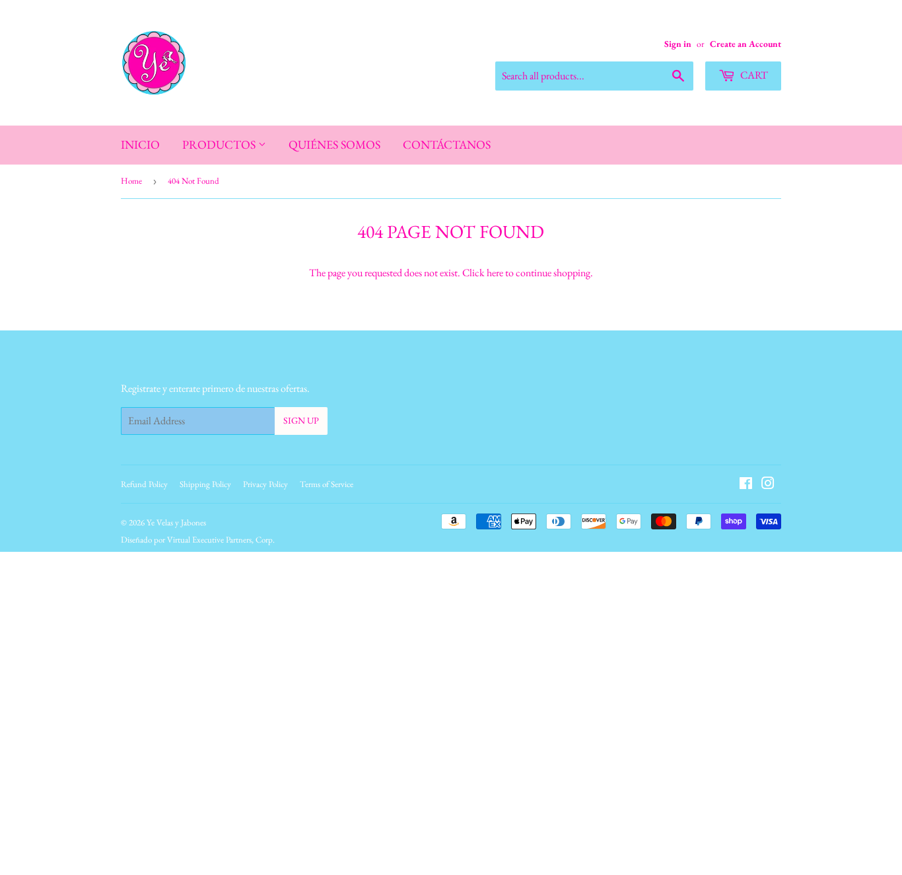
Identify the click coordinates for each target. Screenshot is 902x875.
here (495, 273)
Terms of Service (326, 484)
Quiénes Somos (334, 144)
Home (131, 180)
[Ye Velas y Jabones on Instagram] (768, 485)
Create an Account (745, 44)
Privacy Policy (265, 484)
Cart (753, 75)
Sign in (677, 44)
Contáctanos (447, 144)
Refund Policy (144, 484)
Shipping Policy (205, 484)
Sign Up (301, 420)
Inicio (140, 144)
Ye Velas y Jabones (176, 522)
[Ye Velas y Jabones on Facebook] (746, 485)
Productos (220, 144)
